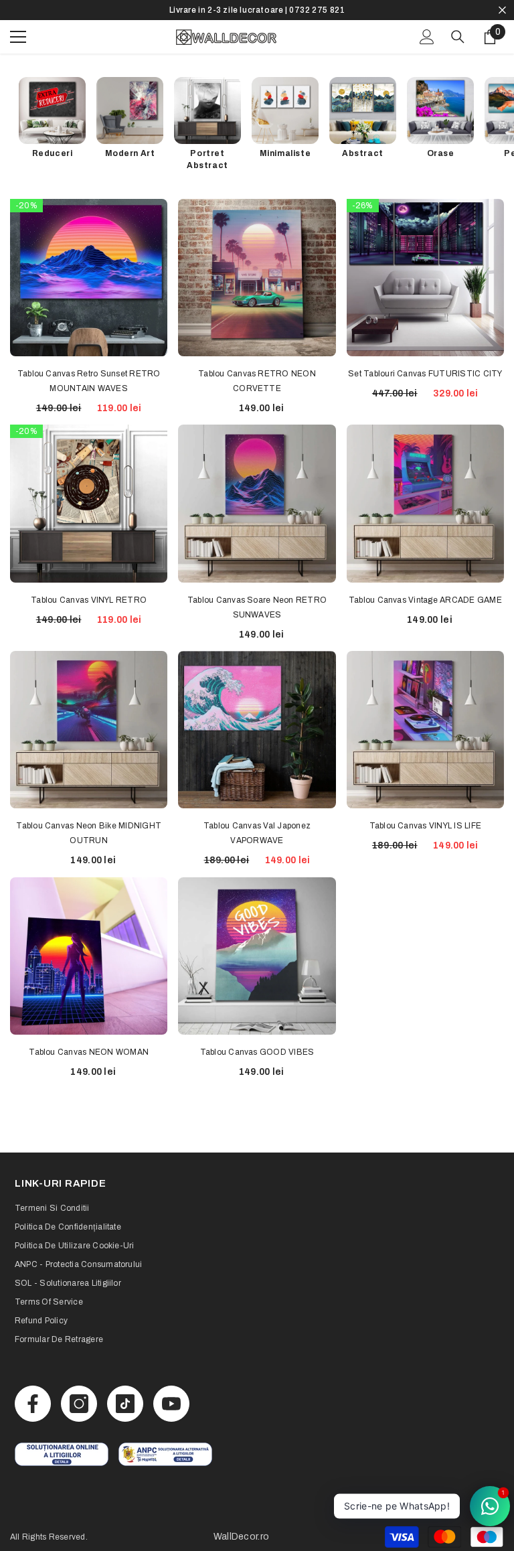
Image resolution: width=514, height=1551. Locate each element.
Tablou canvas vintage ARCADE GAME (425, 600)
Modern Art (130, 153)
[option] (257, 10)
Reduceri (52, 153)
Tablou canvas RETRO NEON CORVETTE (257, 381)
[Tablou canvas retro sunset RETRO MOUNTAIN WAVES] (88, 277)
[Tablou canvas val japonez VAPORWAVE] (256, 729)
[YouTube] (171, 1404)
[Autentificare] (427, 36)
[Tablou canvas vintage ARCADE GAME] (425, 503)
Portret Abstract (207, 159)
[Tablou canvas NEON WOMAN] (88, 956)
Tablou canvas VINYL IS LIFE (425, 825)
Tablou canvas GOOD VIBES (257, 1052)
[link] (61, 1454)
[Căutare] (458, 37)
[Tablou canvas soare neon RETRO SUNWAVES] (256, 503)
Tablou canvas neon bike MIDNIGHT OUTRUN (88, 833)
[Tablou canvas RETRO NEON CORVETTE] (256, 277)
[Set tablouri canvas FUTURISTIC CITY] (425, 277)
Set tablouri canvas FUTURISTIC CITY (425, 373)
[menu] (18, 37)
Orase (440, 153)
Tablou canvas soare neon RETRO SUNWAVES (257, 607)
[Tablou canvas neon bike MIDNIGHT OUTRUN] (88, 729)
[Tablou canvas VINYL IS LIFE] (425, 729)
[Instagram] (79, 1404)
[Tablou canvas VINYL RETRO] (88, 503)
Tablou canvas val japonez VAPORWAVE (257, 833)
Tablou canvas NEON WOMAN (89, 1052)
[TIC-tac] (125, 1404)
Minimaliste (285, 153)
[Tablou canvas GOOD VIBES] (256, 956)
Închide (502, 10)
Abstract (362, 153)
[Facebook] (33, 1404)
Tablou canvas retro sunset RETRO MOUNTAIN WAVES (89, 381)
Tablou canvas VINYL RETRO (89, 600)
